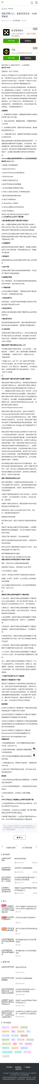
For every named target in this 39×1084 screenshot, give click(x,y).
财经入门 (5, 1027)
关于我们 (9, 1067)
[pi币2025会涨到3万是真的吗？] (8, 920)
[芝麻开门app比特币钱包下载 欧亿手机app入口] (6, 890)
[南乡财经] (2, 2)
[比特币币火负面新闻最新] (6, 870)
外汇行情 (5, 1035)
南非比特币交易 (20, 858)
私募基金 (24, 1048)
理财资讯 (5, 1048)
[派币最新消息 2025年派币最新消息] (8, 953)
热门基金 (30, 1040)
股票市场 (5, 1031)
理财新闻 (28, 1044)
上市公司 (5, 1056)
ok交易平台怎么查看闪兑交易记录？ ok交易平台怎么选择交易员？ (26, 1014)
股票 (13, 1031)
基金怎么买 (6, 1044)
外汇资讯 (15, 1035)
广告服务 (27, 1067)
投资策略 (18, 1052)
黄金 (13, 1040)
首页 (5, 9)
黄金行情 (5, 1040)
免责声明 (18, 1069)
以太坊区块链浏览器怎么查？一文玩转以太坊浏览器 (26, 878)
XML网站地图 (25, 1075)
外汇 (28, 1031)
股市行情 (21, 1031)
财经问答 (24, 1027)
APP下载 (11, 41)
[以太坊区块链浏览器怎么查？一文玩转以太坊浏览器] (6, 879)
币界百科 (10, 9)
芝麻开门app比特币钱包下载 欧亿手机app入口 (26, 889)
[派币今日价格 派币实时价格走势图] (8, 931)
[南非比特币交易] (6, 861)
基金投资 (15, 1048)
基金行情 (21, 1040)
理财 (21, 1044)
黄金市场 (24, 1035)
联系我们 (18, 1067)
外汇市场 (27, 1052)
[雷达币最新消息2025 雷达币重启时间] (8, 942)
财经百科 (15, 1027)
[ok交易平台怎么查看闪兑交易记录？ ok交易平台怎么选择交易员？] (8, 1014)
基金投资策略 (7, 1052)
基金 (15, 1044)
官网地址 (28, 41)
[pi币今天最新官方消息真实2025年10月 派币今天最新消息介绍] (8, 909)
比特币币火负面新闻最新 (23, 868)
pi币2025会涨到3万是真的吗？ (26, 917)
